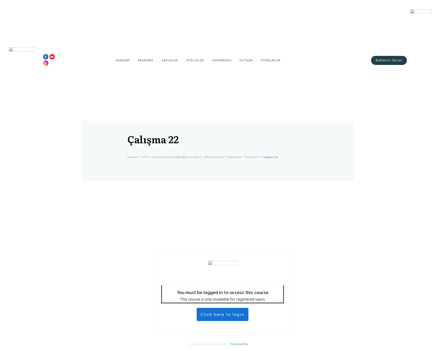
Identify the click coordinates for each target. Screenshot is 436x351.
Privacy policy (239, 344)
